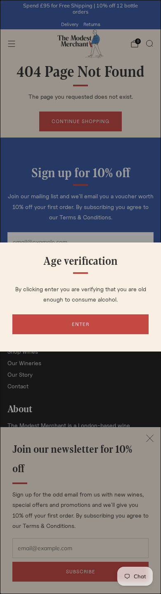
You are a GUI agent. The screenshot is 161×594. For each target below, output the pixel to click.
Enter (80, 324)
